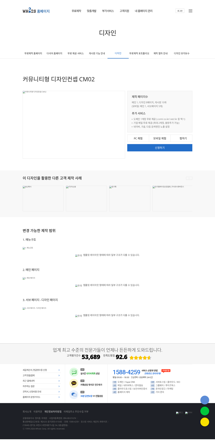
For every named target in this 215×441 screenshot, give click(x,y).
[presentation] (187, 178)
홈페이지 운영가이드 (31, 397)
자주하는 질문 (29, 386)
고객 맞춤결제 (29, 375)
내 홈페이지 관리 (143, 11)
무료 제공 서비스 (76, 53)
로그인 (180, 11)
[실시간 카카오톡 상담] (204, 422)
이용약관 (37, 411)
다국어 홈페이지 (54, 53)
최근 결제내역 (29, 381)
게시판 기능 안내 (97, 53)
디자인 (118, 53)
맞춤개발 (91, 11)
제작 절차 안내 (161, 53)
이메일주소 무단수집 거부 (76, 411)
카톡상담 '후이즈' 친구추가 (91, 384)
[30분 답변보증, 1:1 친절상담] (204, 400)
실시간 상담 (89, 373)
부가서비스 (108, 11)
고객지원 (124, 11)
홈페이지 (43, 11)
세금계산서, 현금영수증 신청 (35, 370)
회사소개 (27, 411)
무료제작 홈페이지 (33, 53)
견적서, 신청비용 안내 (32, 391)
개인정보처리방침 (53, 411)
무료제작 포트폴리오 (139, 53)
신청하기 (160, 147)
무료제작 (76, 11)
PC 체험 (138, 138)
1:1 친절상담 (91, 395)
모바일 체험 (159, 138)
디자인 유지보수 (182, 53)
